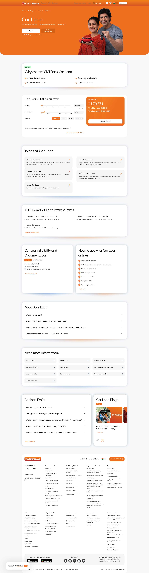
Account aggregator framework (53, 495)
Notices (89, 525)
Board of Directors (91, 515)
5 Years (71, 118)
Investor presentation (71, 518)
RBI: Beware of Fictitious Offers (95, 475)
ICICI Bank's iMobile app (51, 523)
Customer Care (49, 471)
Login (122, 3)
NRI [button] (49, 3)
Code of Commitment (71, 569)
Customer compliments (51, 505)
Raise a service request (51, 480)
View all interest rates (32, 232)
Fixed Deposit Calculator (114, 515)
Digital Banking (49, 515)
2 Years (64, 118)
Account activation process (114, 487)
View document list (31, 273)
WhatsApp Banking (50, 526)
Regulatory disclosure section (95, 480)
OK (26, 566)
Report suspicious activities (52, 483)
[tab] (28, 260)
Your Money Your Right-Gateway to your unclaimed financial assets (95, 505)
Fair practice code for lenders (32, 530)
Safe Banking (90, 468)
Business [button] (55, 3)
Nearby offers (28, 541)
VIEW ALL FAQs (30, 441)
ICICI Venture (69, 480)
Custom (80, 118)
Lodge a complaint (50, 486)
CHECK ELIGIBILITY (48, 30)
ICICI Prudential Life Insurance (74, 475)
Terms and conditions (113, 476)
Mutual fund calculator (113, 527)
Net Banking (48, 520)
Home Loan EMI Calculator (114, 522)
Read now (100, 432)
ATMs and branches (50, 531)
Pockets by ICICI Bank (51, 528)
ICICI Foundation (70, 468)
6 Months (56, 118)
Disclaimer (50, 569)
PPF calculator (111, 547)
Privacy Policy (59, 569)
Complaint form (49, 488)
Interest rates (110, 468)
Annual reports (70, 515)
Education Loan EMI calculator (115, 534)
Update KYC (27, 543)
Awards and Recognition (93, 518)
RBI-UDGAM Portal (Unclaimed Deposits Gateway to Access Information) (95, 497)
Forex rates (110, 473)
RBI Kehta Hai (90, 478)
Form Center (48, 478)
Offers (26, 538)
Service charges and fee (113, 471)
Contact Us (48, 468)
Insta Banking (49, 534)
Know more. (20, 566)
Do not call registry (29, 518)
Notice (67, 523)
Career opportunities (30, 515)
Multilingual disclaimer (30, 533)
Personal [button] (43, 3)
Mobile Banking (49, 518)
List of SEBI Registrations (93, 501)
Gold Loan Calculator (113, 549)
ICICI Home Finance (71, 490)
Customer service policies (31, 520)
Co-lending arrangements (31, 546)
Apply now (82, 289)
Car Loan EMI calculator (113, 525)
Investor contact (70, 526)
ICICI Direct (69, 483)
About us (61, 24)
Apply (31, 31)
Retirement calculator (113, 537)
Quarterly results (70, 520)
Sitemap (26, 535)
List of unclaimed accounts (52, 498)
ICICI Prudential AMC (71, 478)
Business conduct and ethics (32, 523)
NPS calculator (111, 544)
